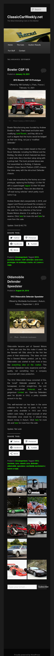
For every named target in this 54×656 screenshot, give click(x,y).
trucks (30, 262)
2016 (37, 257)
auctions (10, 259)
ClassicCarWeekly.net (25, 16)
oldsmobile (11, 466)
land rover (39, 259)
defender (30, 259)
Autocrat (31, 389)
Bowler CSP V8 (18, 69)
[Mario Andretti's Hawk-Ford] (17, 486)
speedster (21, 466)
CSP (23, 259)
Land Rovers (21, 133)
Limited (21, 392)
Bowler (18, 259)
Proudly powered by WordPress (27, 654)
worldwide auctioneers (35, 466)
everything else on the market (26, 364)
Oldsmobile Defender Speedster (15, 281)
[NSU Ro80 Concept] (17, 549)
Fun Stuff (11, 50)
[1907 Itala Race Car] (37, 528)
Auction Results (34, 44)
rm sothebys (21, 262)
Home (10, 44)
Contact (22, 50)
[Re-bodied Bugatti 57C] (37, 549)
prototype (11, 262)
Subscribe (42, 587)
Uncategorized (21, 257)
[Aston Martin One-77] (37, 570)
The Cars (20, 44)
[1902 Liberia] (37, 507)
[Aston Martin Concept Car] (17, 507)
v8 (35, 262)
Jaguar (27, 185)
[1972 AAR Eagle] (17, 570)
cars (17, 463)
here (21, 216)
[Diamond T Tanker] (37, 486)
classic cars (25, 463)
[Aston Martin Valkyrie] (17, 528)
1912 (37, 460)
